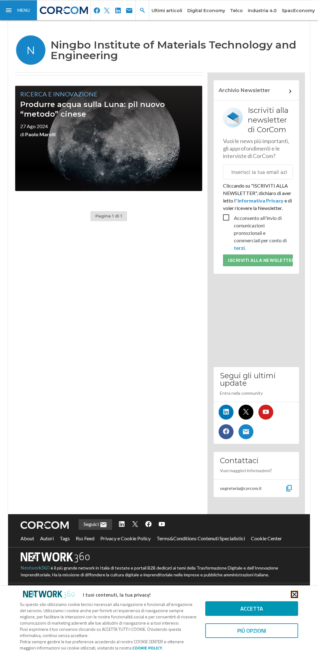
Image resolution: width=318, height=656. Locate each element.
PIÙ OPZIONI (251, 630)
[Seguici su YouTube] (265, 412)
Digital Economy (206, 10)
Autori (47, 538)
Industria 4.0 (262, 10)
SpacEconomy (298, 10)
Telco (236, 10)
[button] (18, 10)
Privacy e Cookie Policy (125, 538)
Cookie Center (266, 538)
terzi (239, 248)
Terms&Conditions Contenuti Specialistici (201, 538)
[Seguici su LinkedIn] (226, 412)
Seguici (92, 524)
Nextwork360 (35, 568)
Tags (65, 538)
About (27, 538)
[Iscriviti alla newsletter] (245, 431)
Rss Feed (85, 538)
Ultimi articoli (167, 10)
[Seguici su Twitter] (245, 412)
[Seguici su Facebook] (226, 431)
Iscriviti (260, 260)
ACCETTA (251, 608)
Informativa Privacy (260, 200)
